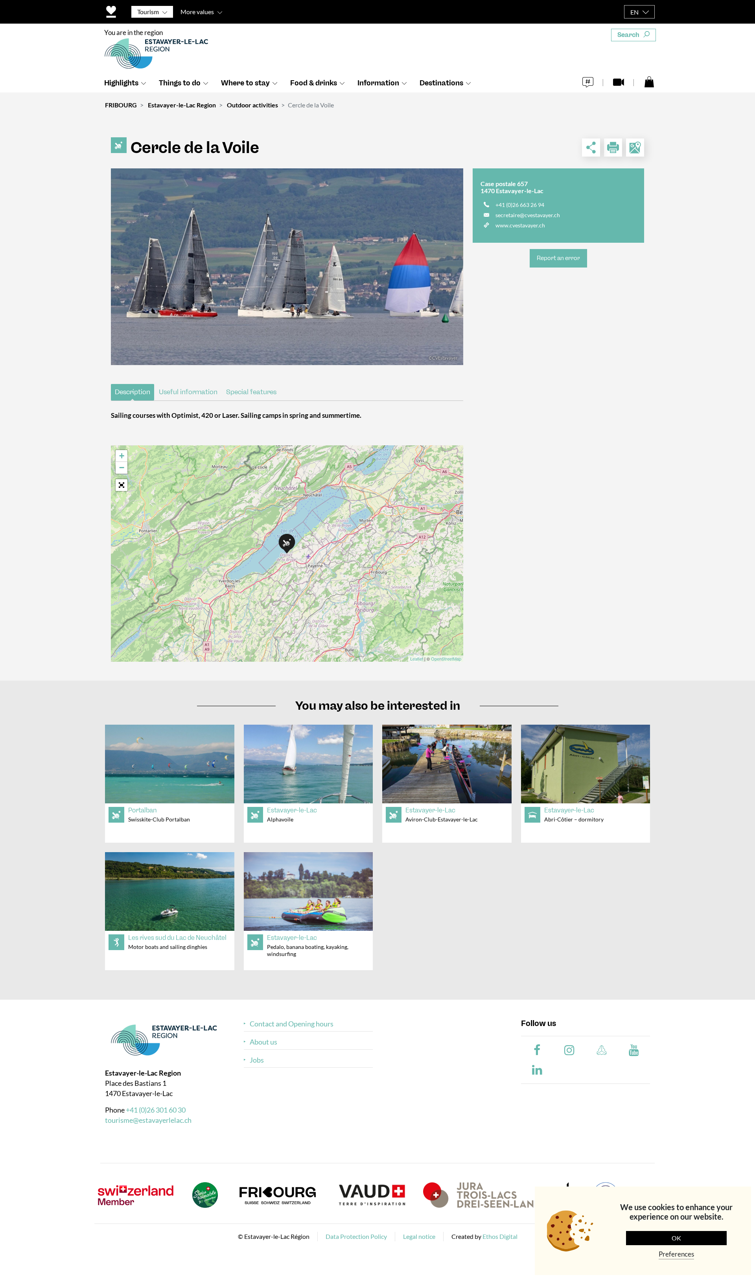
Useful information (188, 392)
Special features (251, 392)
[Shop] (649, 81)
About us (263, 1042)
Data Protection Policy (356, 1236)
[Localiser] (635, 147)
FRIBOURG (121, 105)
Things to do (180, 83)
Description (132, 392)
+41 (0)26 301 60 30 (156, 1110)
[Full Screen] (121, 485)
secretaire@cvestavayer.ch (527, 215)
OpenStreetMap (446, 658)
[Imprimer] (613, 147)
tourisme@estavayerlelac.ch (148, 1120)
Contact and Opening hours (291, 1024)
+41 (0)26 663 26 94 (519, 204)
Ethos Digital (499, 1236)
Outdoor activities (252, 105)
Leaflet (416, 658)
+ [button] (121, 456)
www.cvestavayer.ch (520, 225)
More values (197, 11)
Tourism (148, 11)
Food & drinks (313, 83)
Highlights (121, 83)
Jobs (257, 1060)
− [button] (121, 467)
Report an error (558, 258)
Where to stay (245, 83)
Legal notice (419, 1236)
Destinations (441, 83)
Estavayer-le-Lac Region (182, 105)
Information (378, 83)
